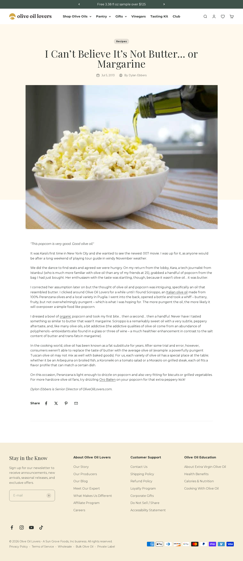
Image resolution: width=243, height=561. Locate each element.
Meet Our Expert (86, 488)
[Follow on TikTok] (41, 527)
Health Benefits (196, 474)
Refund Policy (141, 481)
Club (176, 16)
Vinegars (138, 16)
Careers (79, 510)
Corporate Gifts (142, 496)
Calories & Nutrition (199, 481)
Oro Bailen (107, 379)
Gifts (119, 16)
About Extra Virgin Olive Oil (205, 467)
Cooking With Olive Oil (201, 488)
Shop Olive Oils (75, 16)
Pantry (101, 16)
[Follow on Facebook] (11, 527)
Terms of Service (43, 546)
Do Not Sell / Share (144, 503)
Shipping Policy (142, 474)
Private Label (106, 546)
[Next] (164, 4)
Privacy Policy (18, 546)
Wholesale (65, 546)
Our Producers (85, 474)
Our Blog (80, 481)
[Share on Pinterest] (66, 403)
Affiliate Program (86, 503)
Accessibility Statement (148, 510)
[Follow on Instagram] (21, 527)
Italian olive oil (177, 292)
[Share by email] (76, 403)
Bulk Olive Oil (84, 546)
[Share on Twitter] (56, 403)
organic (65, 316)
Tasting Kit (159, 16)
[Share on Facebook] (46, 403)
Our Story (81, 467)
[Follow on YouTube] (31, 527)
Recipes (121, 41)
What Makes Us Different (92, 496)
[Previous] (79, 4)
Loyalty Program (143, 488)
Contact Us (138, 467)
